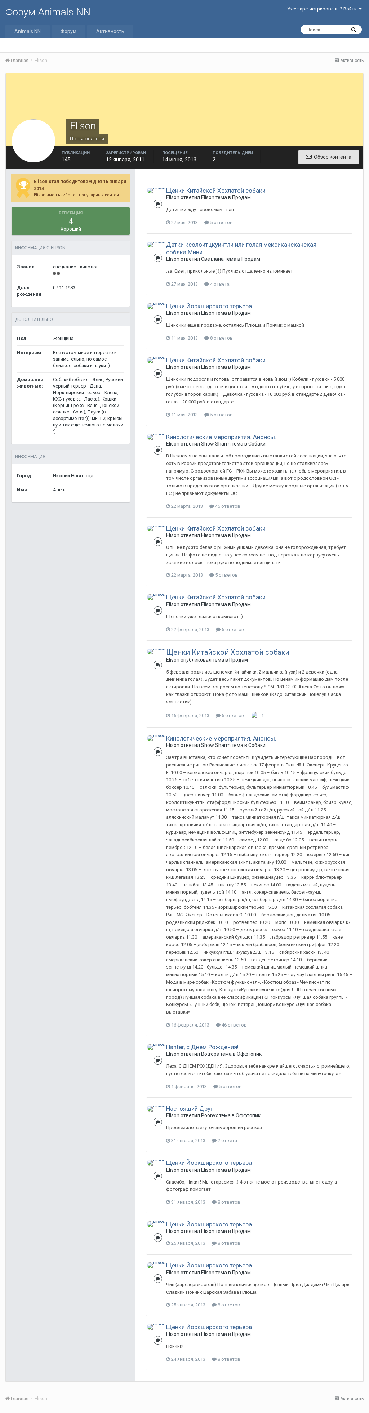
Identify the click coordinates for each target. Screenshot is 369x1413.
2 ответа (227, 1140)
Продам (241, 197)
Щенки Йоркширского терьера (209, 306)
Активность (110, 31)
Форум (68, 31)
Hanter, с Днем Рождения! (202, 1047)
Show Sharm (216, 444)
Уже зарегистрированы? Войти (323, 9)
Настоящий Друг (189, 1108)
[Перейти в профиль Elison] (156, 190)
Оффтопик (249, 1054)
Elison (172, 197)
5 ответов (221, 222)
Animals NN (27, 31)
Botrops (210, 1054)
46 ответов (227, 506)
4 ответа (219, 284)
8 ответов (221, 338)
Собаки (257, 444)
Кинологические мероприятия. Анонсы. (221, 437)
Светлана (212, 259)
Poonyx (209, 1115)
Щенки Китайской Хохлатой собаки (216, 190)
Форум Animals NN (47, 12)
